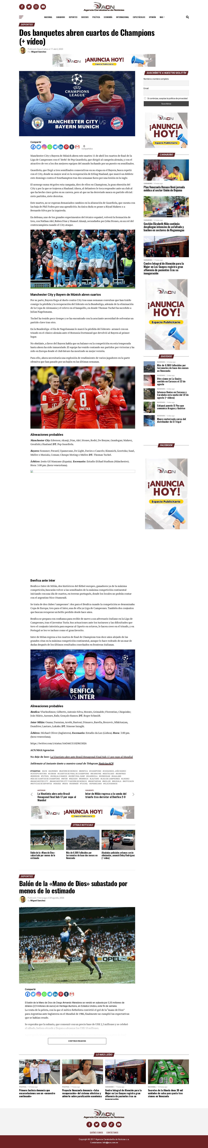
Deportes (73, 17)
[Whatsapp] (49, 146)
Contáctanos (112, 1132)
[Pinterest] (66, 146)
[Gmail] (77, 146)
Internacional (122, 17)
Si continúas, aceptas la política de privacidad (167, 98)
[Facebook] (33, 146)
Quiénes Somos (96, 1132)
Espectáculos (139, 17)
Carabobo (60, 17)
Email (146, 88)
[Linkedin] (60, 146)
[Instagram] (44, 146)
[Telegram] (55, 146)
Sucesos (84, 17)
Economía (108, 17)
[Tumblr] (71, 146)
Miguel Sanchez (38, 52)
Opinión (152, 17)
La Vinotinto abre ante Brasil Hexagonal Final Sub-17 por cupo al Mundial (91, 756)
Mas (161, 17)
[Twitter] (38, 146)
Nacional (48, 17)
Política (96, 17)
